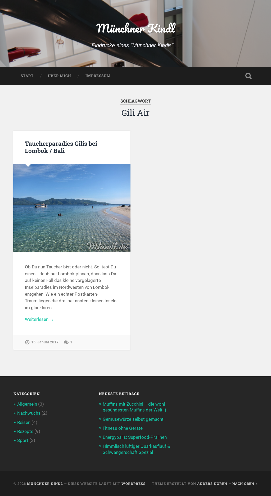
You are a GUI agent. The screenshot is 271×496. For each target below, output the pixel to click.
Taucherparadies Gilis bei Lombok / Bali (61, 146)
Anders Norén (212, 483)
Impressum (98, 75)
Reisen (23, 422)
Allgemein (27, 404)
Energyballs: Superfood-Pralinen (135, 437)
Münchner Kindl (135, 28)
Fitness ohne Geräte (123, 428)
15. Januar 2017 (44, 342)
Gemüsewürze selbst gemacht (133, 419)
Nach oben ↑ (245, 483)
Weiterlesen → (39, 319)
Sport (22, 440)
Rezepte (25, 431)
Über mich (59, 75)
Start (27, 75)
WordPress (133, 483)
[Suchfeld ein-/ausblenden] (249, 76)
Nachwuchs (28, 413)
